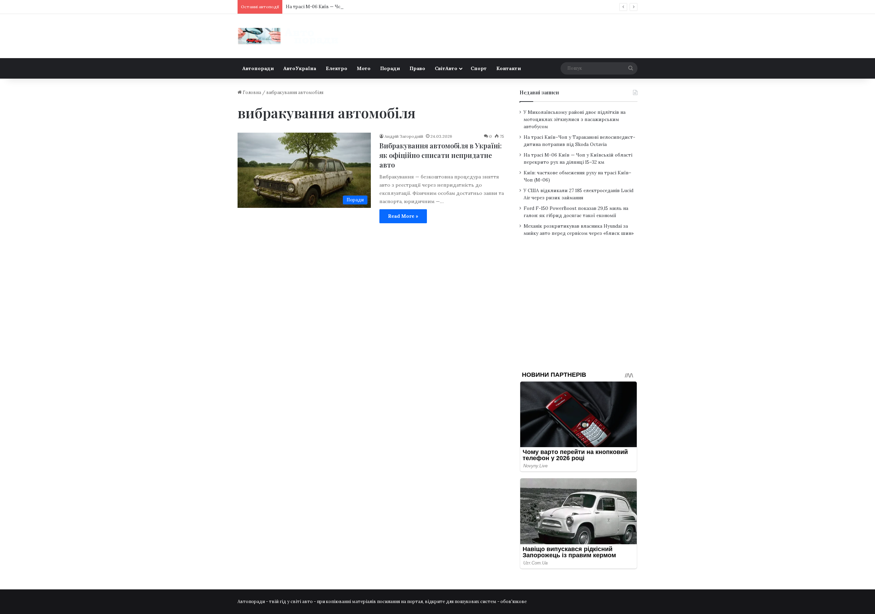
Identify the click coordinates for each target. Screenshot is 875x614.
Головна (251, 92)
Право (417, 68)
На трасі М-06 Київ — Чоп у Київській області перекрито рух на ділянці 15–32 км (374, 7)
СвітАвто (446, 68)
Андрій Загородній (404, 136)
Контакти (508, 68)
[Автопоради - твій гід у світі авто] (289, 36)
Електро (336, 68)
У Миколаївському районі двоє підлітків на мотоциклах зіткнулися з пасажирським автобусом (574, 119)
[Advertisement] (578, 309)
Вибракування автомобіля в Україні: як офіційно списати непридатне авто (440, 155)
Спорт (479, 68)
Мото (364, 68)
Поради (390, 68)
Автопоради (258, 68)
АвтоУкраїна (299, 68)
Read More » (403, 216)
